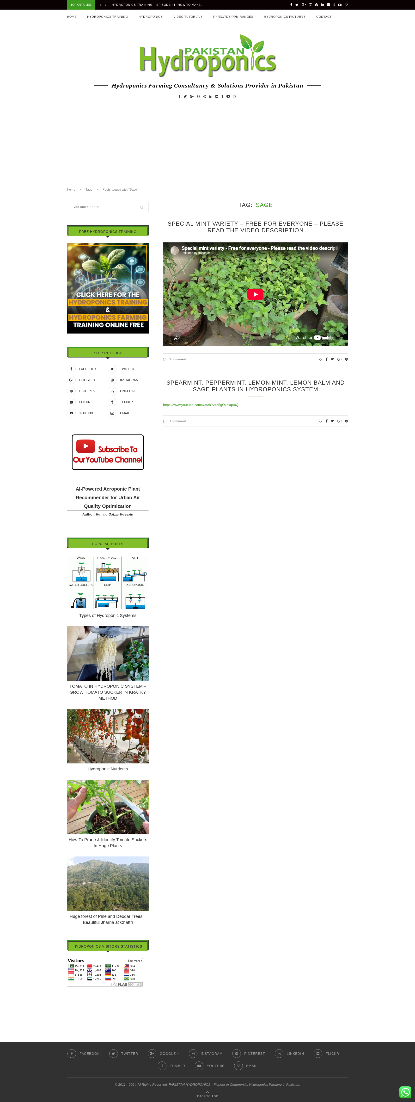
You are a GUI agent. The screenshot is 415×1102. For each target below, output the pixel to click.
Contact (324, 16)
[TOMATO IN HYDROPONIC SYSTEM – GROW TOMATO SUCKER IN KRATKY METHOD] (108, 628)
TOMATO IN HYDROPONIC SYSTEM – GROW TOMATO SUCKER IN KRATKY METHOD (107, 692)
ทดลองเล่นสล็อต (79, 1010)
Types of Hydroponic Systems (107, 615)
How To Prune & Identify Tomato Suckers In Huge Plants (108, 842)
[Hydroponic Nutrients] (108, 711)
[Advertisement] (207, 143)
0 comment (177, 359)
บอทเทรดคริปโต (79, 990)
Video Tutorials (188, 16)
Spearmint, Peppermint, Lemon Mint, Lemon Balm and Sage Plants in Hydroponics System (255, 386)
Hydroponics (151, 16)
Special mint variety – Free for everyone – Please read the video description (255, 227)
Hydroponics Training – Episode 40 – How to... (153, 4)
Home (72, 16)
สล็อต (71, 997)
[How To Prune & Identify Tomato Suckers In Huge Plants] (108, 782)
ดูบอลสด (73, 1003)
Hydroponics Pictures (285, 16)
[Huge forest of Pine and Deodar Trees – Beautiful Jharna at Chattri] (108, 859)
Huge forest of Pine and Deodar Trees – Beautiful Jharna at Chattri (108, 919)
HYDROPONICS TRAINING (107, 16)
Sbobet (72, 1017)
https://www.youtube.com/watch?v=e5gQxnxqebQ (200, 405)
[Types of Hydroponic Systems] (108, 558)
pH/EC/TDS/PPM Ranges (233, 16)
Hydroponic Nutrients (108, 769)
